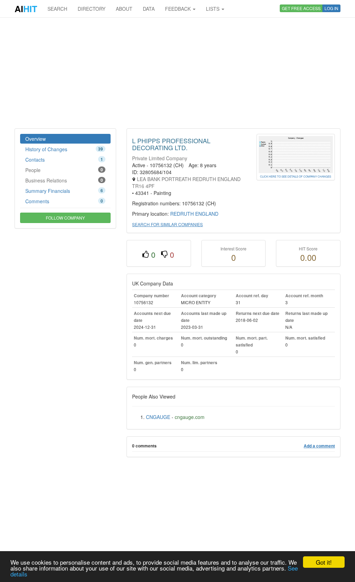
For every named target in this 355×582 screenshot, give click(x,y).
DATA (149, 8)
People (64, 169)
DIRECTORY (91, 8)
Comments (64, 201)
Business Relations (64, 180)
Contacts (64, 159)
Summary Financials (64, 190)
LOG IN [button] (331, 8)
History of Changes (64, 149)
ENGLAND (206, 213)
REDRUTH (182, 213)
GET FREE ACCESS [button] (301, 8)
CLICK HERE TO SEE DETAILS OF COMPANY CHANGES (295, 176)
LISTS (213, 8)
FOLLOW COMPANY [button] (65, 218)
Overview (35, 138)
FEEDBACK (178, 8)
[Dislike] (164, 254)
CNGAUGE (158, 416)
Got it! (324, 562)
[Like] (145, 254)
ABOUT (124, 8)
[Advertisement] (177, 72)
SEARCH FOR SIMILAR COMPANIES (167, 224)
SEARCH (57, 8)
